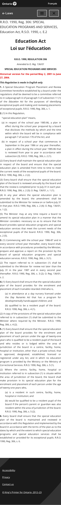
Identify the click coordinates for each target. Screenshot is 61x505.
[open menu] (42, 13)
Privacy (6, 477)
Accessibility (8, 470)
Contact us (8, 484)
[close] (54, 13)
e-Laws (7, 13)
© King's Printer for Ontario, (22, 492)
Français (52, 3)
